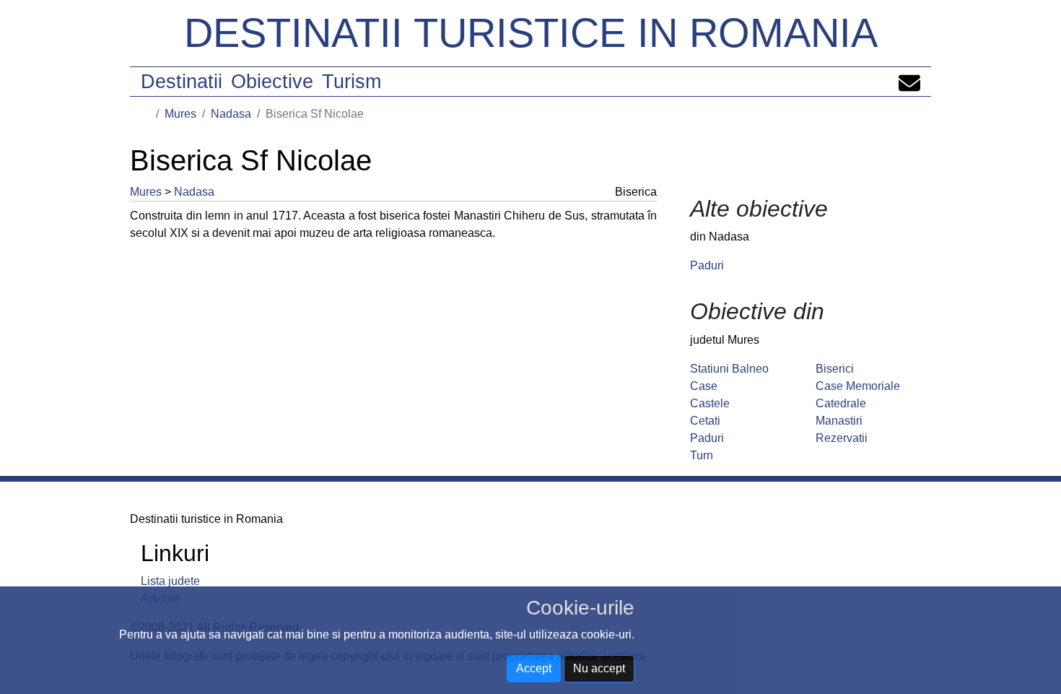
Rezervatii (842, 438)
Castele (710, 403)
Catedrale (841, 403)
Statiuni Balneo (729, 369)
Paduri (707, 265)
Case (703, 386)
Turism (351, 81)
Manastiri (839, 421)
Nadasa (231, 114)
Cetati (705, 421)
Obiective (272, 81)
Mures (180, 114)
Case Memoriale (858, 386)
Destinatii (181, 81)
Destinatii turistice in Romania (531, 33)
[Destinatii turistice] (145, 114)
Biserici (835, 369)
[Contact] (909, 81)
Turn (701, 455)
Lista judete (170, 581)
